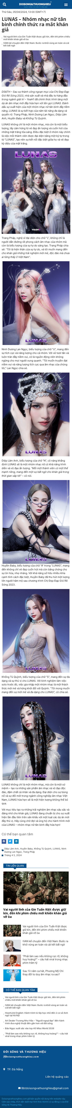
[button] (4, 4)
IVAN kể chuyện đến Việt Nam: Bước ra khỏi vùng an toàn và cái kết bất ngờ (36, 44)
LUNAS (56, 848)
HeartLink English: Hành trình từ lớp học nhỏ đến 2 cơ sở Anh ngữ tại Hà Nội (36, 1014)
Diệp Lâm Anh (11, 848)
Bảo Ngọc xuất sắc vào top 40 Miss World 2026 (30, 1028)
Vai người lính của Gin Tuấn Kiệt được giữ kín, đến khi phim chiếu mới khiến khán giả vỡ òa (36, 38)
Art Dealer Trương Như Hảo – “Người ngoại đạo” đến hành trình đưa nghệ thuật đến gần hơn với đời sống (34, 1022)
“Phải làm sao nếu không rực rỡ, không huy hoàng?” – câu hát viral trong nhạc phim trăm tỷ (45, 959)
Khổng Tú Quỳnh (42, 848)
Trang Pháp (29, 851)
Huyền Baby (26, 848)
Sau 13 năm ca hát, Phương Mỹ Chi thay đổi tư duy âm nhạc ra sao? (43, 972)
